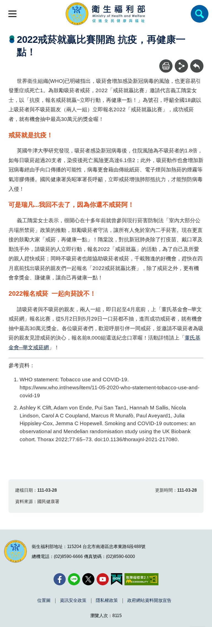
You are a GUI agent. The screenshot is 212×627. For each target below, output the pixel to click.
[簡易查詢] (199, 14)
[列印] (166, 66)
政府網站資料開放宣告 (149, 600)
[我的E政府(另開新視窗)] (116, 579)
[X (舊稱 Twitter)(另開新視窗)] (88, 579)
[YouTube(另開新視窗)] (103, 579)
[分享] (181, 66)
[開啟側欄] (12, 14)
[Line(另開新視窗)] (74, 579)
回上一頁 (196, 62)
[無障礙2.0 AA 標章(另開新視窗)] (141, 579)
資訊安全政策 (73, 600)
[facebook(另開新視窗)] (60, 579)
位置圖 (44, 600)
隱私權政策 (107, 600)
